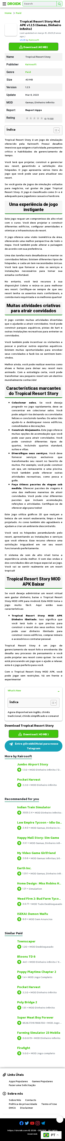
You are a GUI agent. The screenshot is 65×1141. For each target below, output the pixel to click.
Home (8, 13)
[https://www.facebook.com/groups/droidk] (21, 1123)
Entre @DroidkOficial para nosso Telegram (36, 746)
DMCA (12, 1108)
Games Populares (42, 1081)
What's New (14, 690)
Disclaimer (26, 1108)
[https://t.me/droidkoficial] (43, 1123)
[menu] (4, 4)
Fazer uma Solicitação (22, 1085)
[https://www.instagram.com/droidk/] (38, 1123)
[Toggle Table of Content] (55, 130)
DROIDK (42, 1130)
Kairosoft (34, 40)
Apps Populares (18, 1081)
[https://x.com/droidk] (27, 1123)
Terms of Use (49, 1104)
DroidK (14, 4)
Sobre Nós (15, 1100)
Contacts (30, 1100)
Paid (18, 13)
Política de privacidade (23, 1104)
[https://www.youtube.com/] (32, 1123)
